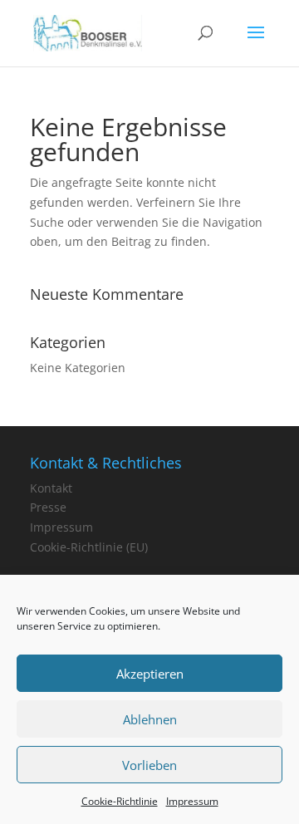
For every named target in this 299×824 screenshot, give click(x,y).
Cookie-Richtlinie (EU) (89, 547)
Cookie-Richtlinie (119, 801)
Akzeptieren (150, 673)
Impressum (192, 801)
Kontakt (51, 488)
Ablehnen (150, 719)
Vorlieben (149, 765)
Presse (48, 507)
